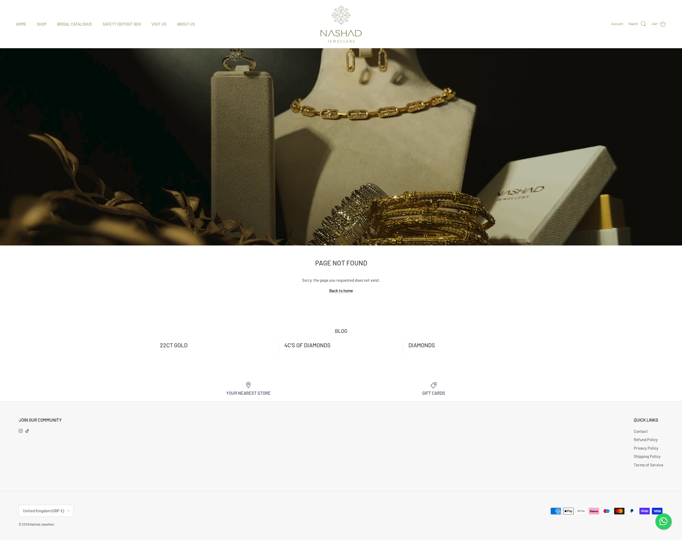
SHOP (42, 24)
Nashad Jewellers (42, 524)
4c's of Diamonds (307, 345)
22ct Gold (174, 345)
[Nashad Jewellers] (341, 24)
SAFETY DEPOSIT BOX (122, 24)
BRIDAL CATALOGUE (74, 24)
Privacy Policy (646, 448)
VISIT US (159, 24)
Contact (641, 431)
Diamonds (421, 345)
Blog (341, 331)
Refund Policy (646, 439)
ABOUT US (186, 24)
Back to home (341, 290)
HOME (21, 24)
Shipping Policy (647, 456)
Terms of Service (648, 464)
